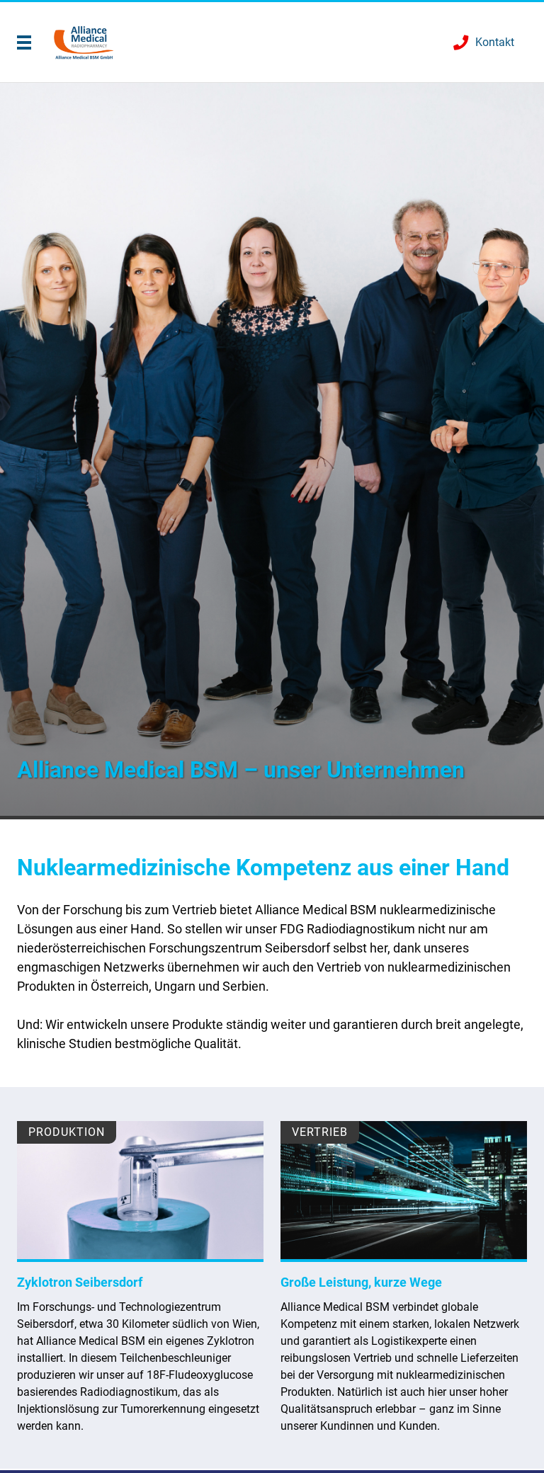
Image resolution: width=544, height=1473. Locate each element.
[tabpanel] (272, 451)
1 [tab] (272, 817)
